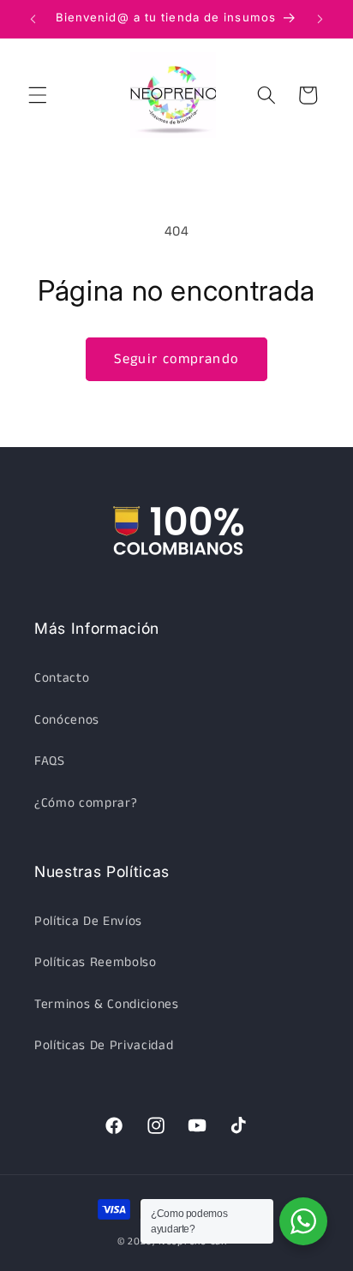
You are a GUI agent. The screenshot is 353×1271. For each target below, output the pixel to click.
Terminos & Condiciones (106, 1004)
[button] (37, 95)
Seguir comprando (176, 359)
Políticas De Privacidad (103, 1045)
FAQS (49, 761)
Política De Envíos (88, 921)
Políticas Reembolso (95, 962)
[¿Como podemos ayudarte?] (303, 1221)
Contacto (61, 678)
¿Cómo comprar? (85, 803)
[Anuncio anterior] (33, 19)
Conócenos (66, 720)
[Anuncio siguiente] (320, 19)
